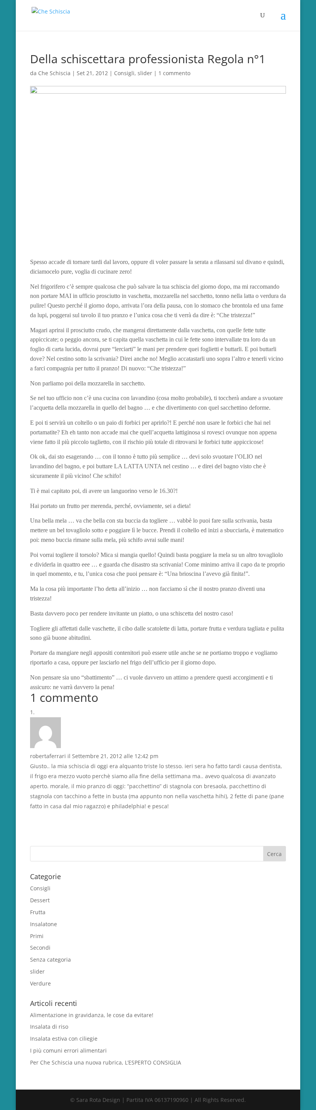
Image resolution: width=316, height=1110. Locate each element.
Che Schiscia (54, 73)
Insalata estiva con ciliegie (63, 1038)
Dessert (40, 900)
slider (145, 73)
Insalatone (43, 924)
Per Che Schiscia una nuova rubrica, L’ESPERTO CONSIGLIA (105, 1062)
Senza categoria (50, 959)
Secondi (40, 947)
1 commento (174, 73)
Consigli (124, 73)
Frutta (37, 912)
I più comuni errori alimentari (68, 1050)
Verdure (40, 983)
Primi (37, 936)
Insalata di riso (49, 1026)
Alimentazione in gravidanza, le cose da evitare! (91, 1015)
